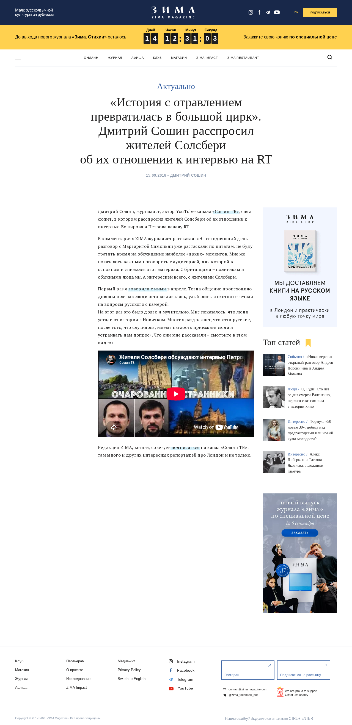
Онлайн (91, 57)
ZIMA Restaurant (243, 57)
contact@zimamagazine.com (247, 689)
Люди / (294, 389)
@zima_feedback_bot (243, 694)
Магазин (179, 57)
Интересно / (298, 422)
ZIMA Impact (207, 57)
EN (297, 12)
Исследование (78, 679)
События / (296, 357)
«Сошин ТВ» (225, 211)
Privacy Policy (129, 670)
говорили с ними (146, 289)
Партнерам (75, 661)
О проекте (74, 670)
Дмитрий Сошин (188, 175)
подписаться (185, 447)
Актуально (176, 86)
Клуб (157, 57)
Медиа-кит (126, 661)
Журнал (115, 57)
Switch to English (131, 679)
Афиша (137, 57)
